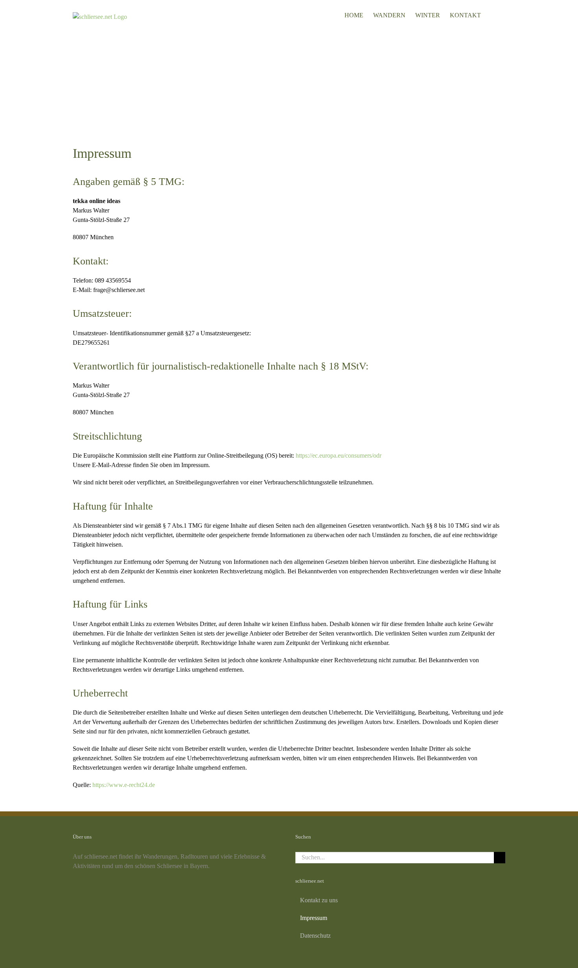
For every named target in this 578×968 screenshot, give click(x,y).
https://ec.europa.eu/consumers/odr (338, 455)
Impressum (313, 917)
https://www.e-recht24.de (123, 784)
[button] (493, 15)
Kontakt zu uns (319, 900)
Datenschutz (315, 935)
